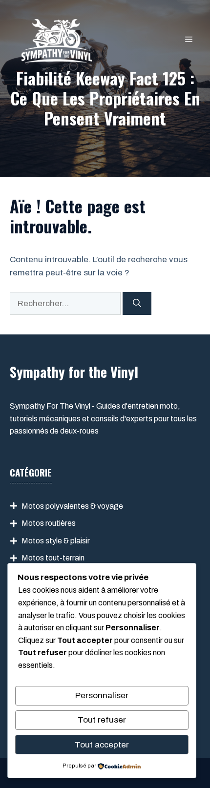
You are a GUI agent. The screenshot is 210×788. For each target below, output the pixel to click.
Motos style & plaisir (55, 541)
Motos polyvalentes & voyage (72, 506)
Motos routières (48, 523)
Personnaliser (101, 695)
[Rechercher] (137, 303)
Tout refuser (102, 720)
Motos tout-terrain (52, 558)
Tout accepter (102, 744)
